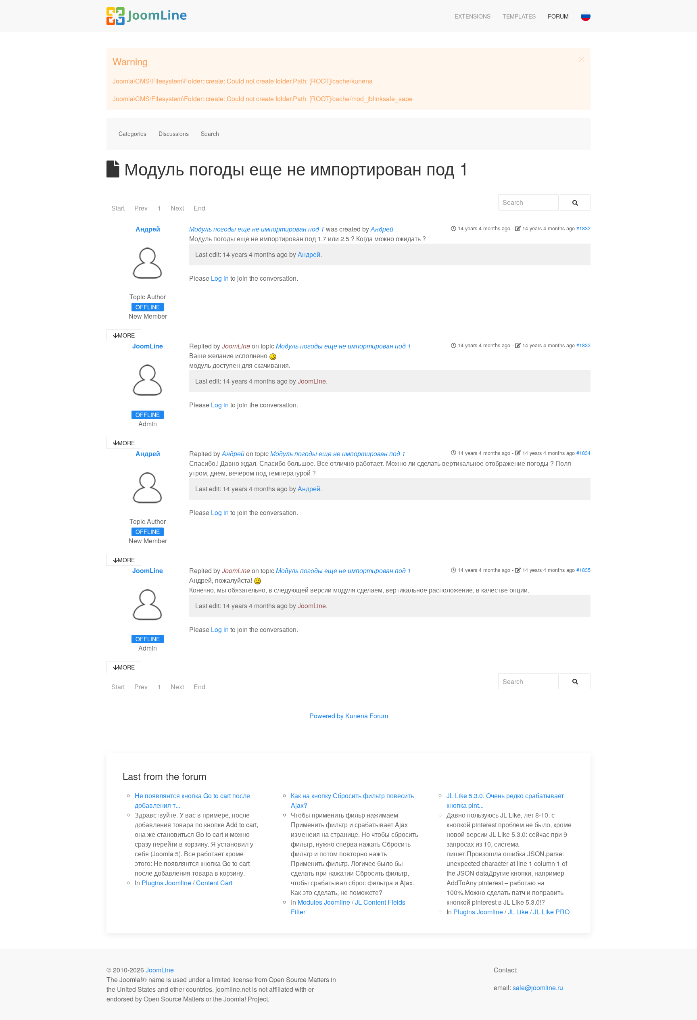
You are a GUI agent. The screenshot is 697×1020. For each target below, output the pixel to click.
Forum (558, 16)
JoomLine (147, 345)
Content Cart (214, 882)
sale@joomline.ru (538, 987)
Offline (148, 307)
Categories (132, 133)
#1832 (583, 228)
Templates (519, 16)
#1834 (583, 453)
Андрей (148, 229)
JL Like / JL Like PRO (539, 911)
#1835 (583, 570)
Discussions (174, 133)
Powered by (326, 715)
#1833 (583, 345)
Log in (220, 278)
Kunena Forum (366, 715)
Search (210, 133)
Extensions (472, 16)
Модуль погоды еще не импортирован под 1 (256, 229)
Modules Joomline (324, 902)
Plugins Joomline (166, 882)
